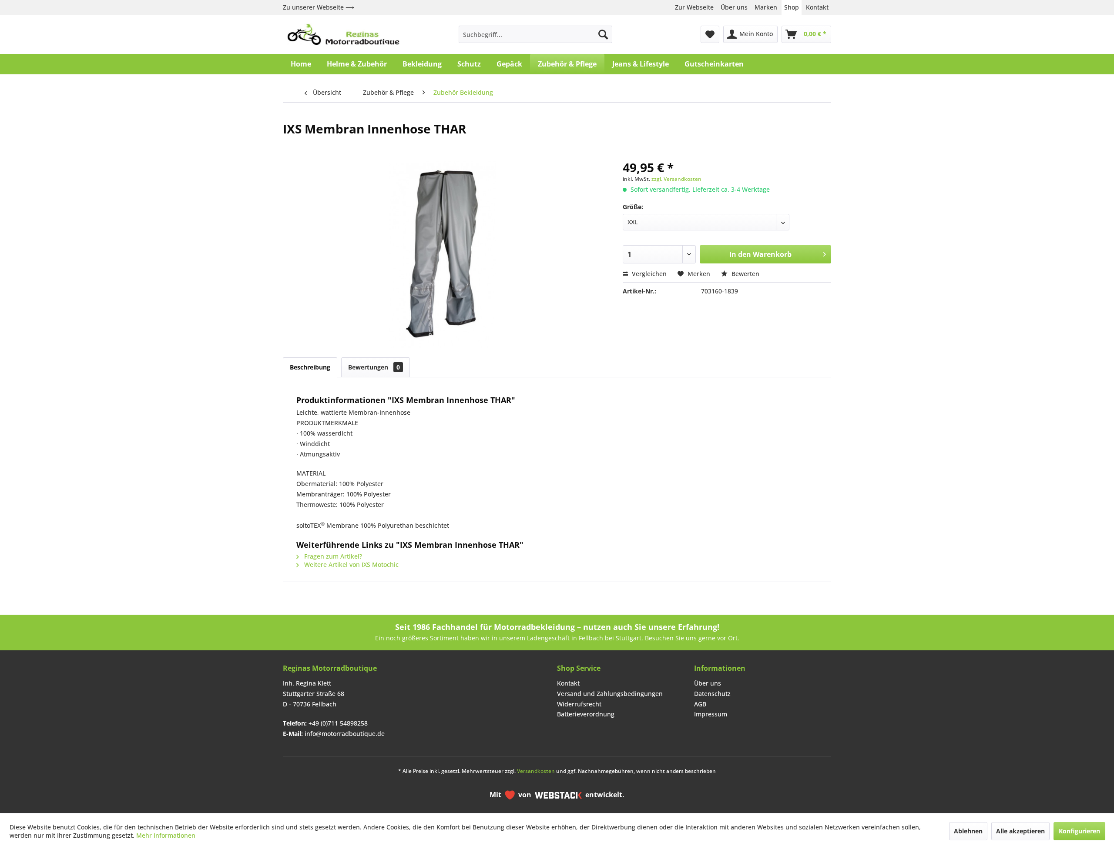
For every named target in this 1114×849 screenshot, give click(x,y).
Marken (766, 7)
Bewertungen (374, 367)
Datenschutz (712, 693)
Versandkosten (536, 771)
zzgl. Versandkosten (676, 179)
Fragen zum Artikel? (332, 556)
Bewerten (744, 274)
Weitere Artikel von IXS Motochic (350, 564)
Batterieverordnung (585, 714)
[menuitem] (535, 34)
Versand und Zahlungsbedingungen (610, 693)
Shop (791, 7)
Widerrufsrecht (579, 704)
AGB (700, 704)
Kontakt (817, 7)
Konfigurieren (1079, 831)
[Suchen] (603, 34)
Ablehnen (968, 831)
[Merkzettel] (710, 34)
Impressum (710, 714)
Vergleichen (648, 274)
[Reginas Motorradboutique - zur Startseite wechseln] (343, 34)
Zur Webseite (694, 7)
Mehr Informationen (165, 835)
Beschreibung (310, 367)
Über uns (734, 7)
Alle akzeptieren (1020, 831)
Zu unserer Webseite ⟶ (318, 7)
